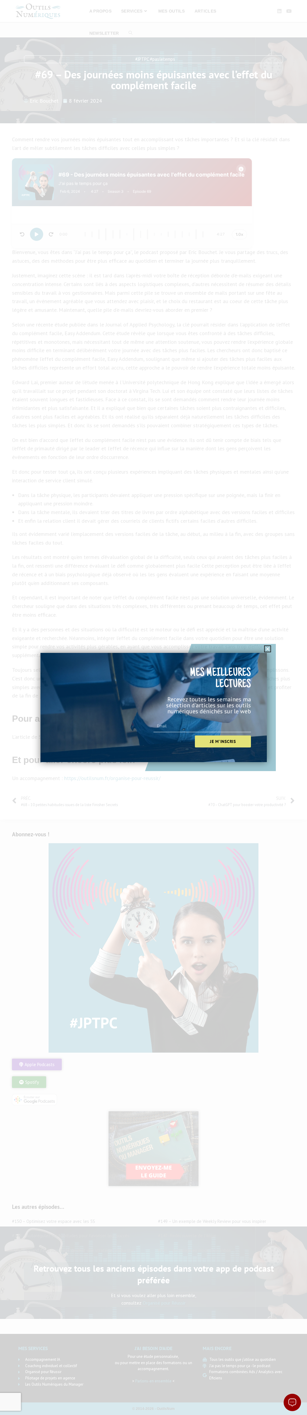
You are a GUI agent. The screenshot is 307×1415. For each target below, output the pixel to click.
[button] (267, 649)
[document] (153, 707)
